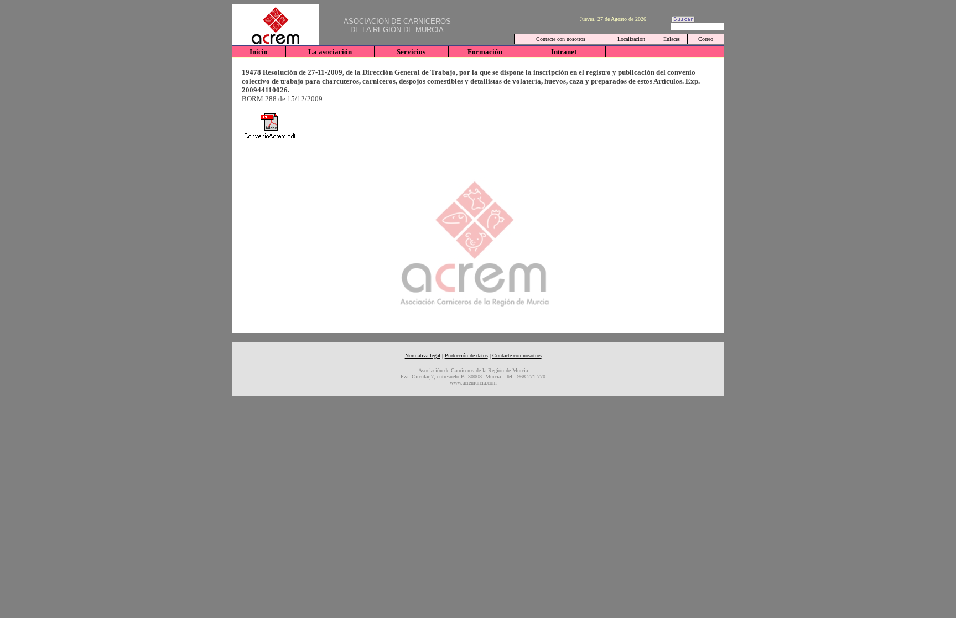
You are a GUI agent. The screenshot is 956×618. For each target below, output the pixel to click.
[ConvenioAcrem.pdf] (270, 126)
